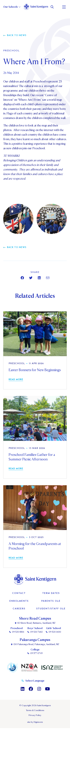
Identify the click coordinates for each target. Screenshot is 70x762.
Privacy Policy (35, 715)
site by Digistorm (35, 722)
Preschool (11, 51)
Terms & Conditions (35, 710)
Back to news (16, 35)
